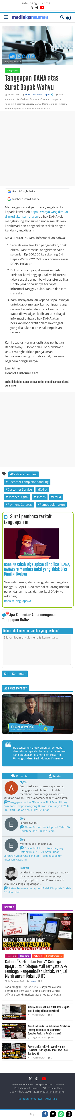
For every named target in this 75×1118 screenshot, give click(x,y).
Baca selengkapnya (17, 601)
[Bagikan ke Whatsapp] (61, 1114)
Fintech (62, 103)
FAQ (44, 1088)
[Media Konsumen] (30, 18)
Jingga (32, 980)
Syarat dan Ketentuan (22, 1084)
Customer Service (24, 103)
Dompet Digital (50, 103)
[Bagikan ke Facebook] (45, 1114)
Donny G (24, 868)
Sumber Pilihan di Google (26, 199)
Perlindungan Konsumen (26, 1088)
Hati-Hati (11, 955)
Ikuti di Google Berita (23, 191)
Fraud (8, 108)
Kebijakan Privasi (44, 1084)
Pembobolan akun (41, 108)
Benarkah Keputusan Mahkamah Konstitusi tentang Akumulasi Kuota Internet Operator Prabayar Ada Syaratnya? (49, 1030)
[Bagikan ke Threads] (69, 1114)
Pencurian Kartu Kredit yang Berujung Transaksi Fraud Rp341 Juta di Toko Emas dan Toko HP (48, 1050)
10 (52, 1037)
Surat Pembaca (54, 955)
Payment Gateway (21, 108)
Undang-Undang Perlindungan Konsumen (38, 758)
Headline (24, 955)
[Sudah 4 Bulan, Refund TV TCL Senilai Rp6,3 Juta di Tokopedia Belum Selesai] (14, 1005)
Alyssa (23, 782)
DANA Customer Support (37, 94)
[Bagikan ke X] (53, 1114)
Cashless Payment (29, 99)
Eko (21, 818)
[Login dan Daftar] (68, 18)
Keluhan (38, 955)
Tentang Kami (55, 1088)
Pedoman (60, 1084)
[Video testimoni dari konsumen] (37, 714)
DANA (38, 103)
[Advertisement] (37, 148)
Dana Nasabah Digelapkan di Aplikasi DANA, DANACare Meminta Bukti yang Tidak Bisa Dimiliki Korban (37, 569)
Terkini (57, 776)
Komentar (22, 776)
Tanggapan (12, 70)
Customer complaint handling (28, 482)
